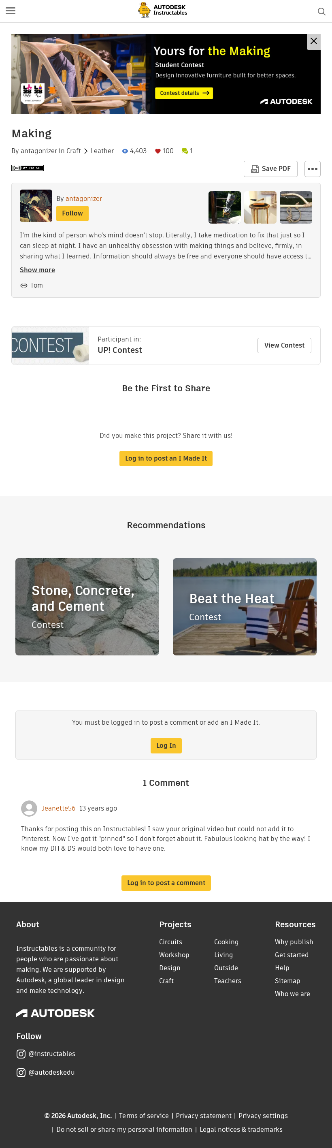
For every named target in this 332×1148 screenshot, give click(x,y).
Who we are (292, 994)
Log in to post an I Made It (166, 458)
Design (170, 968)
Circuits (170, 942)
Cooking (226, 942)
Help (282, 968)
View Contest (284, 345)
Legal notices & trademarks (241, 1129)
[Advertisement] (166, 74)
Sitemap (287, 981)
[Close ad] (314, 42)
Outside (226, 968)
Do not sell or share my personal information (124, 1129)
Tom (36, 285)
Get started (292, 955)
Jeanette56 (58, 808)
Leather (102, 151)
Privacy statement (204, 1115)
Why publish (294, 942)
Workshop (174, 955)
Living (223, 955)
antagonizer (39, 151)
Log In (166, 745)
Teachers (227, 981)
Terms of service (144, 1115)
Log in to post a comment (166, 883)
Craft (73, 151)
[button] (10, 11)
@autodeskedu (51, 1072)
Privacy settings (263, 1115)
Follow (72, 213)
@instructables (51, 1053)
